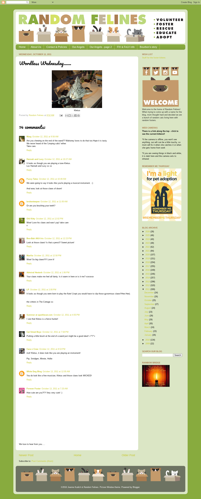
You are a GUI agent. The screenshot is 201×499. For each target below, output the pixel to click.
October (148, 300)
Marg (29, 137)
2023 (147, 243)
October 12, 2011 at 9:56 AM (45, 137)
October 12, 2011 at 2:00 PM (43, 290)
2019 (147, 259)
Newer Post (26, 455)
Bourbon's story (148, 47)
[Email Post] (61, 115)
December (149, 293)
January (148, 335)
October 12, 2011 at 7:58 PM (55, 332)
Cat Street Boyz (34, 332)
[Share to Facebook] (75, 115)
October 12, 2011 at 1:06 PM (56, 272)
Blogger (136, 487)
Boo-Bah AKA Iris (35, 238)
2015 (147, 274)
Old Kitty (31, 219)
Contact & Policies (56, 47)
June (146, 316)
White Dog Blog (34, 371)
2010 (147, 340)
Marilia (30, 256)
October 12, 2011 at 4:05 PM (67, 315)
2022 (147, 247)
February (148, 331)
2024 (147, 239)
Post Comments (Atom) (42, 461)
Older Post (128, 455)
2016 (147, 270)
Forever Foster (34, 389)
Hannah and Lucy (35, 159)
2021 (147, 251)
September (149, 304)
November (149, 296)
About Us (36, 47)
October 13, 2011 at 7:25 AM (55, 389)
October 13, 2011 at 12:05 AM (56, 371)
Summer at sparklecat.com (40, 315)
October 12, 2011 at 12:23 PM (58, 238)
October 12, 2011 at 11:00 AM (54, 202)
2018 (147, 262)
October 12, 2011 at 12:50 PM (47, 256)
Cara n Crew (32, 349)
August (148, 308)
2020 (147, 255)
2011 (147, 289)
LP (28, 290)
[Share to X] (72, 115)
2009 (147, 344)
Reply (29, 150)
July (146, 312)
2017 (147, 266)
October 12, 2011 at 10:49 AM (52, 179)
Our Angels (78, 47)
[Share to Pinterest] (78, 115)
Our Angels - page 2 (101, 47)
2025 (147, 235)
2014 (147, 278)
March (147, 327)
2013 (147, 282)
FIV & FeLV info (126, 47)
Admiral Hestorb (34, 272)
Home (22, 47)
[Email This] (66, 115)
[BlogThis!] (69, 115)
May (146, 320)
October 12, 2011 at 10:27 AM (58, 159)
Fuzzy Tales (32, 179)
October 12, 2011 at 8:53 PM (52, 349)
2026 (147, 232)
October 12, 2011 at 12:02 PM (49, 219)
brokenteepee (33, 202)
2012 (147, 285)
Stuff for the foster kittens (154, 58)
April (146, 323)
